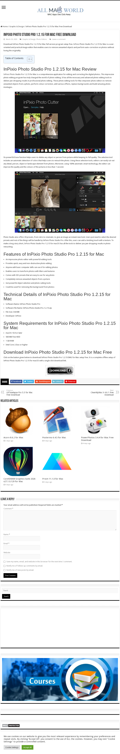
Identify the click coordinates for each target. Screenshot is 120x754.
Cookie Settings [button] (11, 747)
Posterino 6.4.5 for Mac (54, 437)
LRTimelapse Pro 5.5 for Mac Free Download (19, 392)
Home (5, 26)
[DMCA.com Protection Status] (11, 725)
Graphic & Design (16, 26)
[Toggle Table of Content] (28, 59)
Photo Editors (41, 39)
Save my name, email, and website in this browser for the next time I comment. (39, 561)
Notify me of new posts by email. (20, 570)
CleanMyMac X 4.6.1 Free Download (102, 392)
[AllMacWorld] (60, 10)
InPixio (76, 44)
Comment (8, 509)
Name (7, 534)
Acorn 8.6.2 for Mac (13, 437)
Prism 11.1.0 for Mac (52, 478)
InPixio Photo (9, 74)
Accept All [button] (27, 747)
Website (7, 552)
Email (6, 543)
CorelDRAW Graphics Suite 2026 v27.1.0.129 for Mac (19, 480)
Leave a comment (59, 39)
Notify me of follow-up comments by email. (24, 566)
